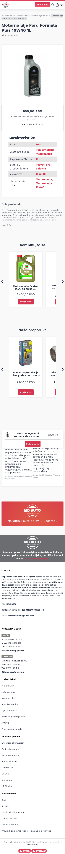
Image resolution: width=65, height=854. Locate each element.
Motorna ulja (22, 16)
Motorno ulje (8, 698)
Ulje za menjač (9, 710)
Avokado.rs (32, 844)
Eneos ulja (7, 780)
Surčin (26, 851)
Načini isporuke (10, 824)
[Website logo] (5, 5)
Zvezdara (41, 851)
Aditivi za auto (9, 761)
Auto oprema (8, 692)
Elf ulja (5, 774)
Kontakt (6, 806)
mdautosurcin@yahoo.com (21, 615)
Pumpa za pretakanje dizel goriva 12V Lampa (26, 374)
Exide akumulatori (11, 749)
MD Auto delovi (8, 16)
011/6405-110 (12, 668)
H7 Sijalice (7, 786)
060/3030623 (14, 643)
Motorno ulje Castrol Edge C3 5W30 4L (25, 287)
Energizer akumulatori (13, 743)
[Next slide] (62, 281)
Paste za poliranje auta (14, 716)
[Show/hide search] (52, 4)
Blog (4, 800)
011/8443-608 (13, 646)
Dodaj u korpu (26, 302)
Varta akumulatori (11, 755)
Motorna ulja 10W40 (39, 16)
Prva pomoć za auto (12, 729)
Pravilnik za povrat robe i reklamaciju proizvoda (26, 831)
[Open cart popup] (57, 4)
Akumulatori (8, 686)
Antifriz (5, 723)
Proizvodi (42, 5)
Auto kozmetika (10, 704)
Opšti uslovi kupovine (13, 812)
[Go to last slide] (2, 281)
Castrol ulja (7, 767)
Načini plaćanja (10, 818)
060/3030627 (14, 664)
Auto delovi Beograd (36, 558)
